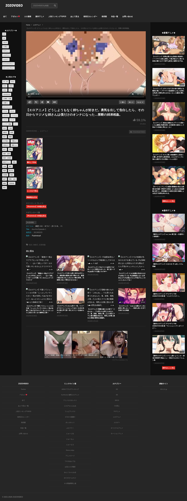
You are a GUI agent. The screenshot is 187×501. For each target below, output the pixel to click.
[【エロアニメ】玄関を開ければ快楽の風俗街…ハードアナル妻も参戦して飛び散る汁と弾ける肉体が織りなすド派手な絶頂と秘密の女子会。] (168, 45)
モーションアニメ (8, 68)
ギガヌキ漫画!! (70, 417)
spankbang (6, 94)
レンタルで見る (32, 191)
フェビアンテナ (70, 411)
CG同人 (5, 47)
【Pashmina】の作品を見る (36, 206)
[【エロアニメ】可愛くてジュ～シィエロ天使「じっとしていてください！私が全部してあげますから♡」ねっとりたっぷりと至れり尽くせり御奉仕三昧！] (40, 296)
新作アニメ (39, 16)
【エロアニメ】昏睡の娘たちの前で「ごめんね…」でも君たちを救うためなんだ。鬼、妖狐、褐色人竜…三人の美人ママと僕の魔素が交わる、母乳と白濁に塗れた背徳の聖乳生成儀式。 (101, 313)
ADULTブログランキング (70, 389)
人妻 (10, 128)
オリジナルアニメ (8, 64)
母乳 (14, 162)
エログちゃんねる (70, 406)
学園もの (14, 141)
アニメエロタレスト (70, 400)
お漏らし (5, 103)
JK (10, 90)
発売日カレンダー (90, 16)
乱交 (4, 128)
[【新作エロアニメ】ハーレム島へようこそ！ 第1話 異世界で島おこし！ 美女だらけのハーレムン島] (168, 344)
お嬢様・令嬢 (7, 98)
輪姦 (4, 183)
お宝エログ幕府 (70, 467)
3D (4, 38)
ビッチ (12, 120)
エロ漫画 (27, 16)
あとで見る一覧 (23, 406)
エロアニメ (6, 55)
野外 (4, 187)
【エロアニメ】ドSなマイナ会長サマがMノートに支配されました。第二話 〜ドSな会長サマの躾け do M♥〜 (101, 269)
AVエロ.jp (163, 389)
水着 (4, 166)
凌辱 (11, 132)
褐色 (11, 175)
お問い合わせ (127, 16)
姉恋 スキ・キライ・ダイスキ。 (47, 226)
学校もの (5, 145)
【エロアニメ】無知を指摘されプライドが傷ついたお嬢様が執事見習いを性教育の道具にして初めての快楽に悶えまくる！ (168, 125)
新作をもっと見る (169, 368)
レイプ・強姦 (7, 124)
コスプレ (5, 115)
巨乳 (10, 149)
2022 (4, 86)
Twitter (23, 389)
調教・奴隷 (12, 179)
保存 (54, 102)
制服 (10, 137)
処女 (4, 137)
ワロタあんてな (70, 461)
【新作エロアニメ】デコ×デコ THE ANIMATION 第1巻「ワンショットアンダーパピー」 (167, 326)
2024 (4, 90)
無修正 (35, 245)
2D (4, 34)
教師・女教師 (7, 158)
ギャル (12, 111)
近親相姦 (11, 183)
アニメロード (70, 456)
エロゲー (5, 59)
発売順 (104, 16)
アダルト (14, 16)
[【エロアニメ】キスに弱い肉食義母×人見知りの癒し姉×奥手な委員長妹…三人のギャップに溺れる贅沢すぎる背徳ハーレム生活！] (168, 143)
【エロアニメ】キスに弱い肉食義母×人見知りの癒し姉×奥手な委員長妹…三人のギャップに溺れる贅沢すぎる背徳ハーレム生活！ (168, 157)
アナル (5, 111)
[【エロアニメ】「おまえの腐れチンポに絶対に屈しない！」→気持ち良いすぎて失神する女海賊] (132, 296)
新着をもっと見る (169, 201)
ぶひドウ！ (70, 428)
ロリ (15, 124)
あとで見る (74, 16)
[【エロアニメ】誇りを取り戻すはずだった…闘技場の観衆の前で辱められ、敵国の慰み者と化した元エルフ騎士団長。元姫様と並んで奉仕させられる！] (70, 263)
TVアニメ (6, 51)
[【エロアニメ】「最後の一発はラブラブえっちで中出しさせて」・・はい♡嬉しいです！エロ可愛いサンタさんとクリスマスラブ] (40, 263)
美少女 (11, 170)
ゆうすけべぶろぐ (70, 478)
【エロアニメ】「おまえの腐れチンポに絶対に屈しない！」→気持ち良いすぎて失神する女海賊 (132, 308)
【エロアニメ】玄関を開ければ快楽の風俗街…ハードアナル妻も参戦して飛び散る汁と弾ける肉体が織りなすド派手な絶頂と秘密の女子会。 (168, 59)
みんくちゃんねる (70, 472)
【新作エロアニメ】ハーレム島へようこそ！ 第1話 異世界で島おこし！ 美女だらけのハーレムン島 (168, 358)
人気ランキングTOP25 (57, 16)
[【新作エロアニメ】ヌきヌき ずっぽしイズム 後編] (168, 252)
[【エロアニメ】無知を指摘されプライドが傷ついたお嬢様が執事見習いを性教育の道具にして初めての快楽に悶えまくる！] (168, 111)
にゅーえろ (70, 444)
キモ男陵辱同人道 (70, 483)
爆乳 (10, 166)
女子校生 (5, 141)
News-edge (70, 450)
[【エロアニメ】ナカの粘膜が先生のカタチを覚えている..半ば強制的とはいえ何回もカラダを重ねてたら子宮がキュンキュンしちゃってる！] (132, 263)
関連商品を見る (32, 197)
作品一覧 (114, 16)
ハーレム (14, 115)
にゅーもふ (70, 439)
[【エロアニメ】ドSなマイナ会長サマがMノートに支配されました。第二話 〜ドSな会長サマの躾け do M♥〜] (101, 260)
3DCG (5, 42)
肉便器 (5, 175)
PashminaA (36, 236)
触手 (4, 179)
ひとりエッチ (7, 107)
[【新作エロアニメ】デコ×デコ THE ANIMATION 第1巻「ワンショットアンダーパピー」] (168, 312)
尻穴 (4, 149)
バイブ (5, 120)
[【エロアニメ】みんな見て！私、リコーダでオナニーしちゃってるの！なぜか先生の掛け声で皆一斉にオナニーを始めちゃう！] (70, 296)
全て (5, 16)
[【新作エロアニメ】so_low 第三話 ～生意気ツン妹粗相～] (168, 223)
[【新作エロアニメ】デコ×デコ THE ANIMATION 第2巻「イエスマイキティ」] (168, 282)
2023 (11, 86)
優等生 (5, 132)
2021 (12, 81)
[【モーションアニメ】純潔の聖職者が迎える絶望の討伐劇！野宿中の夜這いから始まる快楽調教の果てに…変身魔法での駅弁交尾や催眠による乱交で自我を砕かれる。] (168, 175)
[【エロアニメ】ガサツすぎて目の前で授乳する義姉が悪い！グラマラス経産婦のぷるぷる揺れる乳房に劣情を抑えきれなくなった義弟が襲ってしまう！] (168, 77)
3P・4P (5, 81)
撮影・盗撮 (6, 153)
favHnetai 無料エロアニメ (70, 395)
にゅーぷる (70, 433)
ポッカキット (70, 422)
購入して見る (31, 162)
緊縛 (4, 170)
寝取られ (14, 145)
